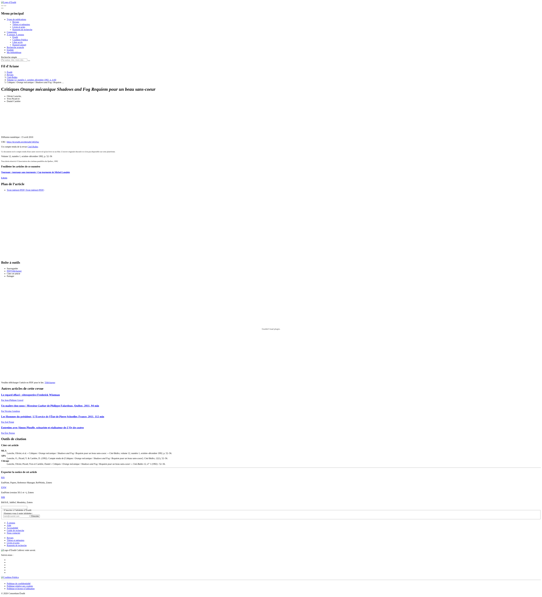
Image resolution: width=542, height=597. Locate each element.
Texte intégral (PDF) (16, 190)
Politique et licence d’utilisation (21, 588)
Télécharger (50, 382)
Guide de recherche (15, 530)
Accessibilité (12, 528)
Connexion (12, 32)
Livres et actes (18, 27)
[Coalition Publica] (10, 577)
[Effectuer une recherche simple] (2, 5)
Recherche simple (9, 57)
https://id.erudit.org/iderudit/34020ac (23, 142)
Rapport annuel (19, 45)
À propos (20, 34)
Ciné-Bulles (12, 77)
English (10, 50)
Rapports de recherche (22, 29)
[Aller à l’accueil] (8, 2)
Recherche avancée (15, 47)
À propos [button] (11, 34)
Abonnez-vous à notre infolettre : (18, 513)
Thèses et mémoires (21, 24)
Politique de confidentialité (18, 583)
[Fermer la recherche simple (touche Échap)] (5, 5)
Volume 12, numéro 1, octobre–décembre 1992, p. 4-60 (31, 80)
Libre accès (17, 42)
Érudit (15, 37)
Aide (9, 525)
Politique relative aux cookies (20, 586)
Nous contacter (13, 533)
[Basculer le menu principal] (2, 8)
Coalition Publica (20, 40)
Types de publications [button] (16, 19)
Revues (15, 22)
